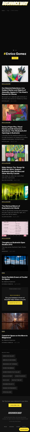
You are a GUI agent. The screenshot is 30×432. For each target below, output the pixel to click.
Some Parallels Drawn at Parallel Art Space (14, 278)
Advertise (11, 426)
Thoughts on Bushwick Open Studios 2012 (13, 243)
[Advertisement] (15, 30)
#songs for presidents (9, 388)
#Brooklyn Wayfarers (9, 360)
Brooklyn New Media (15, 421)
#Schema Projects (8, 384)
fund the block (24, 429)
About (5, 426)
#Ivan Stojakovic (20, 376)
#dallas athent (7, 376)
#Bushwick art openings (10, 364)
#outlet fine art (17, 380)
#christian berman (8, 368)
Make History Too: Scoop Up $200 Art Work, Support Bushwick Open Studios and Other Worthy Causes (13, 170)
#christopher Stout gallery (11, 372)
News (3, 272)
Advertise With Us (15, 302)
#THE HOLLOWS (7, 392)
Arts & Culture (6, 83)
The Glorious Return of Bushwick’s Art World (11, 207)
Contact (18, 426)
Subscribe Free (15, 405)
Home (3, 10)
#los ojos (6, 380)
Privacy (24, 426)
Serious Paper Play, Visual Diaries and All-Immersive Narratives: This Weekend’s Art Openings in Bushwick (14, 130)
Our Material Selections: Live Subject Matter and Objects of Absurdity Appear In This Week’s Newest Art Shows (15, 91)
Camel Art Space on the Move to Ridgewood (15, 337)
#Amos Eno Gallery (8, 356)
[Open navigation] (26, 3)
